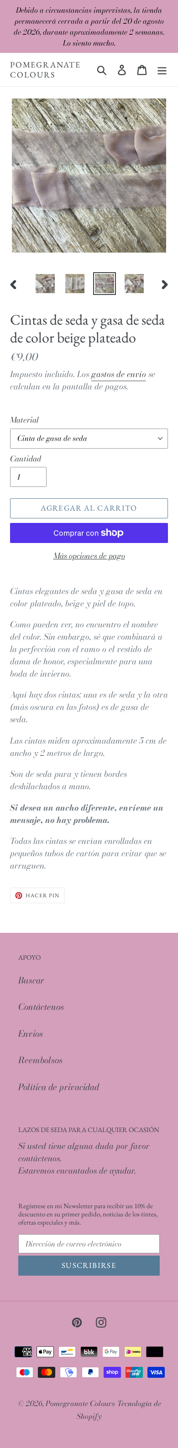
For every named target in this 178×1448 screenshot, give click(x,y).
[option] (45, 283)
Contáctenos (41, 1007)
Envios (30, 1033)
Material (24, 420)
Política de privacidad (58, 1087)
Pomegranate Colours (45, 69)
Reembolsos (40, 1060)
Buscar (31, 980)
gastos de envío (118, 374)
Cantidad (25, 459)
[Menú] (162, 69)
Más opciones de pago (89, 556)
